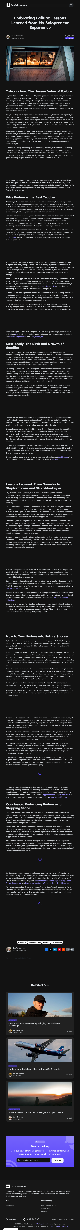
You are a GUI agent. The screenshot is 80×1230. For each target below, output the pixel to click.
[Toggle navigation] (71, 5)
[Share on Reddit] (63, 949)
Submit (57, 1160)
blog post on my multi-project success (56, 795)
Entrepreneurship (14, 1109)
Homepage (10, 1205)
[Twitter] (27, 1219)
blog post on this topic (14, 588)
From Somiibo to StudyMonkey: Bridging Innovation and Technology (34, 1024)
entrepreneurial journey (58, 797)
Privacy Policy (62, 1226)
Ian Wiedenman (17, 36)
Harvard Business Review (46, 286)
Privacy (62, 1219)
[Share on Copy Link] (72, 949)
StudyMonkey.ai (37, 337)
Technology (12, 1020)
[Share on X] (50, 949)
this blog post (63, 457)
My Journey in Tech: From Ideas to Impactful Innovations (35, 1069)
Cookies (71, 1219)
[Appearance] (22, 1219)
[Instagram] (33, 1219)
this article (55, 459)
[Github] (38, 1219)
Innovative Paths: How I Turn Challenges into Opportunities (36, 1112)
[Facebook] (30, 1219)
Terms (54, 1219)
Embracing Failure (35, 942)
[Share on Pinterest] (59, 949)
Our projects (45, 1208)
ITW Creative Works (48, 1205)
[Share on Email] (68, 949)
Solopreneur (23, 942)
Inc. (16, 334)
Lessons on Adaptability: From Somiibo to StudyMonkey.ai (47, 883)
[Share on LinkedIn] (55, 949)
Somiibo (12, 337)
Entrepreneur (11, 237)
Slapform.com (21, 337)
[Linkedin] (35, 1219)
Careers (44, 1211)
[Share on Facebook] (46, 949)
